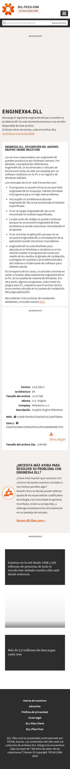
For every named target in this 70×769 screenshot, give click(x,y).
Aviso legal (34, 717)
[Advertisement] (35, 73)
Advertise (35, 706)
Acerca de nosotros (34, 700)
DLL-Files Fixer (35, 729)
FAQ (42, 301)
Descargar (58, 439)
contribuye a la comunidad (18, 133)
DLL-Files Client (34, 723)
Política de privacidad (35, 711)
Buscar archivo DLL (59, 23)
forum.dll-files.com (30, 520)
